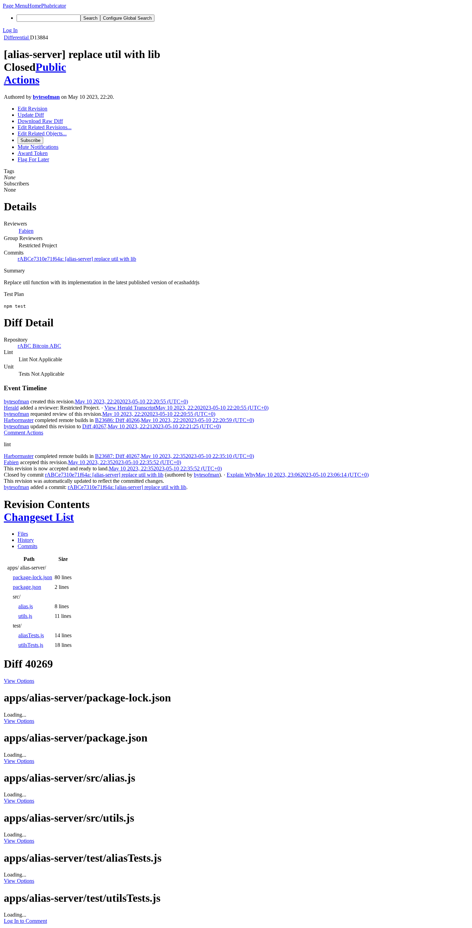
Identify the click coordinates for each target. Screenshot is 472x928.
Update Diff (31, 115)
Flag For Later (33, 159)
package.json (27, 587)
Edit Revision (32, 109)
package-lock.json (32, 577)
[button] (15, 6)
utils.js (25, 616)
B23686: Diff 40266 (117, 420)
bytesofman (46, 97)
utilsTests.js (30, 645)
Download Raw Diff (40, 121)
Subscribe (30, 140)
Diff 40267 (94, 426)
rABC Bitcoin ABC (39, 346)
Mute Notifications (38, 147)
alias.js (25, 606)
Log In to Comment (25, 921)
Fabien (26, 231)
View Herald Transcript (129, 408)
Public (51, 67)
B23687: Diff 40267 (117, 456)
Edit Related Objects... (42, 133)
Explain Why (241, 475)
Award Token (33, 153)
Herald (11, 408)
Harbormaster (19, 420)
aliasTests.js (31, 635)
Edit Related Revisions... (45, 127)
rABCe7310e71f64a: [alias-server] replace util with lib (77, 259)
